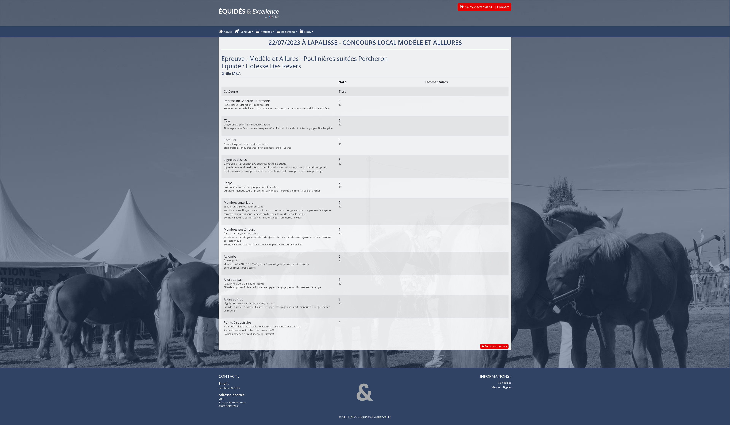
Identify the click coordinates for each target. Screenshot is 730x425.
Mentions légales (501, 387)
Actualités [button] (266, 31)
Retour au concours (495, 346)
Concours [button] (246, 31)
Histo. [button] (307, 31)
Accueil (228, 31)
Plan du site (504, 382)
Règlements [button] (288, 31)
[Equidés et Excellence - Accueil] (249, 13)
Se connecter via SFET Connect (487, 7)
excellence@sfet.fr (229, 388)
